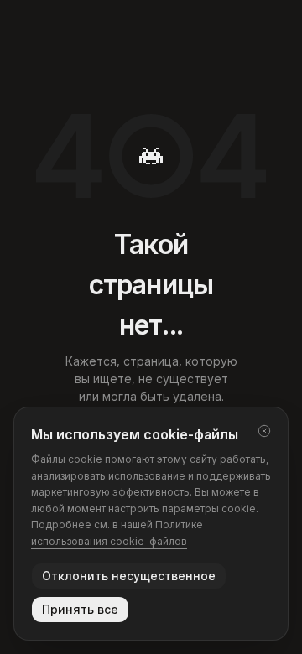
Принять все (80, 609)
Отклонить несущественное (129, 575)
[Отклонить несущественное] (264, 431)
